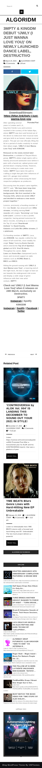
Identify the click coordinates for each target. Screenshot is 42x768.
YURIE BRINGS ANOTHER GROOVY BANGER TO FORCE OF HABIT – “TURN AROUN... (26, 600)
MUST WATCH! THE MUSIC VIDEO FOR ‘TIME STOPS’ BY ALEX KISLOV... (25, 696)
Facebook (31, 308)
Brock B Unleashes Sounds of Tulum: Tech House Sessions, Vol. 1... (25, 612)
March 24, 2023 (10, 61)
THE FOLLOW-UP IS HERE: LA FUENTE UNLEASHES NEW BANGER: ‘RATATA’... (24, 668)
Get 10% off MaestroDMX (21, 714)
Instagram (16, 301)
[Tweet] (29, 71)
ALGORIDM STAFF (28, 61)
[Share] (12, 71)
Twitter (21, 311)
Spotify (21, 308)
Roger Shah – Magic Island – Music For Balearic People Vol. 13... (25, 656)
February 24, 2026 (14, 515)
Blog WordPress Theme (13, 765)
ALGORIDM (21, 20)
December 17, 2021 (15, 426)
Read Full (12, 457)
